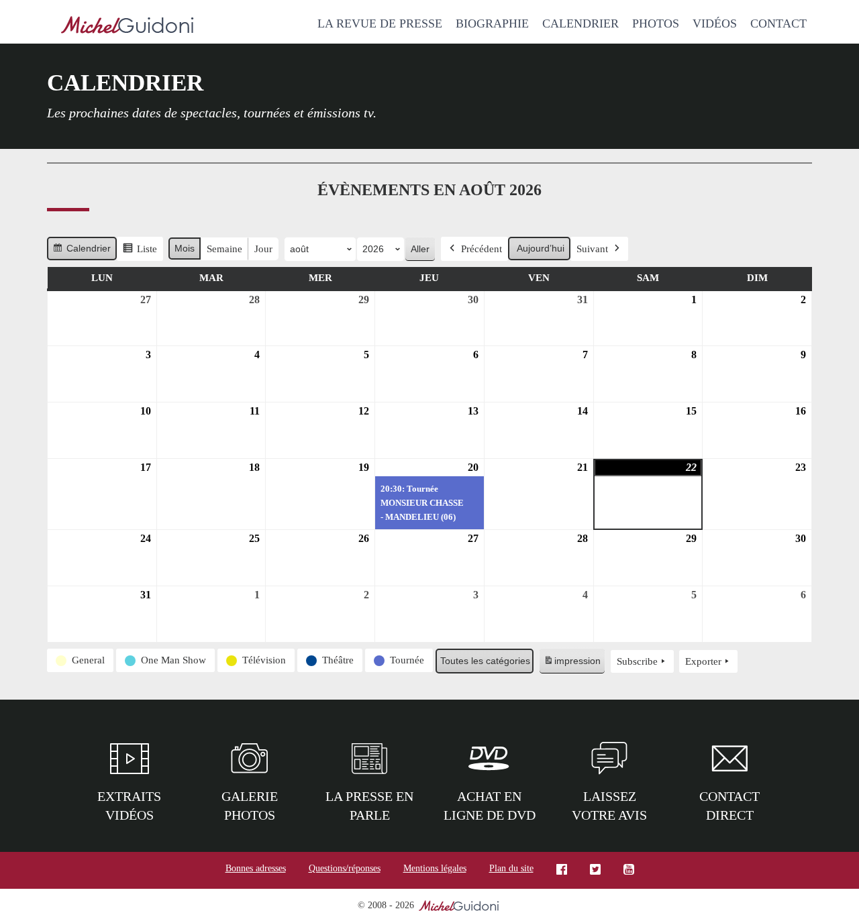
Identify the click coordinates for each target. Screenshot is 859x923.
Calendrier (580, 23)
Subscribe (637, 661)
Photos (655, 23)
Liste (139, 252)
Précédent (481, 248)
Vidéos (715, 23)
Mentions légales (434, 868)
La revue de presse (379, 23)
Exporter (703, 661)
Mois (184, 248)
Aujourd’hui (540, 248)
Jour (263, 248)
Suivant (592, 248)
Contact (778, 23)
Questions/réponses (345, 868)
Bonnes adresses (255, 868)
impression (572, 664)
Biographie (492, 23)
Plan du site (511, 868)
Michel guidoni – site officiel (127, 26)
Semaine (224, 248)
